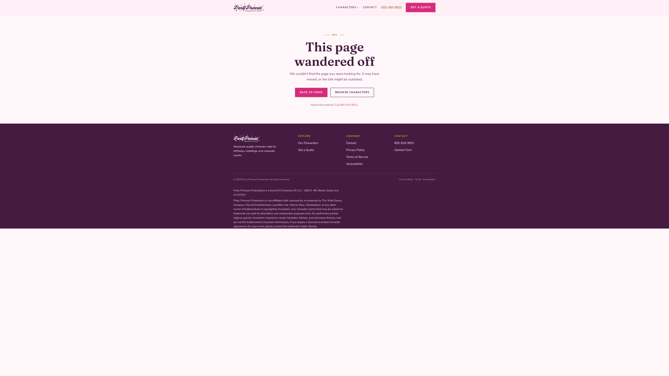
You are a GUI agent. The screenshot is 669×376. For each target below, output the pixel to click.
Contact (370, 7)
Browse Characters (352, 92)
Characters (347, 7)
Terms (418, 179)
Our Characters (308, 143)
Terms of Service (357, 157)
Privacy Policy (355, 150)
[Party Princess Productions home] (248, 7)
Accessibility (354, 164)
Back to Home (311, 92)
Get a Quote (421, 7)
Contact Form (403, 150)
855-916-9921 (391, 7)
